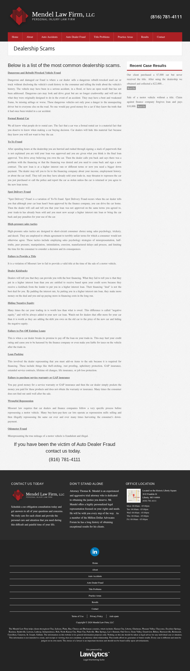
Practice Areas (125, 37)
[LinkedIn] (94, 551)
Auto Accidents (49, 37)
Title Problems (101, 37)
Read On (131, 88)
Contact (161, 37)
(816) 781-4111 (149, 500)
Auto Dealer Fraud (76, 37)
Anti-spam (114, 616)
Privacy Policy (96, 616)
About (30, 37)
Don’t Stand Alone (86, 483)
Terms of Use (77, 616)
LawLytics (95, 654)
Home (15, 37)
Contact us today (27, 483)
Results (145, 37)
